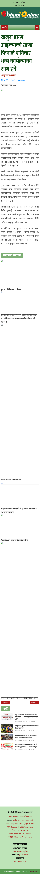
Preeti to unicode (20, 5)
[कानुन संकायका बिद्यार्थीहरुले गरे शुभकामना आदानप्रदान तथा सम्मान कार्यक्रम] (20, 495)
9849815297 (33, 871)
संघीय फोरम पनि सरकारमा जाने (11, 479)
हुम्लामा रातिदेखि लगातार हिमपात (11, 289)
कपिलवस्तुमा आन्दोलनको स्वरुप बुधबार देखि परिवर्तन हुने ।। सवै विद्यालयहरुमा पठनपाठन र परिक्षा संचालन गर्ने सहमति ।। (19, 318)
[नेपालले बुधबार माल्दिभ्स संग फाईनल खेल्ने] (20, 526)
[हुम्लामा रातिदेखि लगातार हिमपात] (20, 273)
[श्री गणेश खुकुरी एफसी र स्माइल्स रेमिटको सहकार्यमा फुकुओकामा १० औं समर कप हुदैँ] (7, 746)
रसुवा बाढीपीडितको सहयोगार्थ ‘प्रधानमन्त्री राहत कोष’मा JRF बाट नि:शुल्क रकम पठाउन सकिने (26, 716)
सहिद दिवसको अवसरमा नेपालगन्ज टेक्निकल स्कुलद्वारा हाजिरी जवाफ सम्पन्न (6, 703)
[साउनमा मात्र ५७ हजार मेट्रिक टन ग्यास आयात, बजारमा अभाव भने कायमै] (7, 737)
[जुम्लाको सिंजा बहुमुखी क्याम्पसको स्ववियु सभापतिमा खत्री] (20, 619)
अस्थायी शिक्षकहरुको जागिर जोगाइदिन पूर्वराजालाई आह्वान (35, 703)
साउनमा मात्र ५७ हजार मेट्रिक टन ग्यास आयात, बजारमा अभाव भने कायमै (26, 736)
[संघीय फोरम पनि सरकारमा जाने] (20, 401)
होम (5, 28)
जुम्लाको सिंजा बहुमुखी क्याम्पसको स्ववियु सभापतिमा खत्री (19, 697)
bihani (22, 80)
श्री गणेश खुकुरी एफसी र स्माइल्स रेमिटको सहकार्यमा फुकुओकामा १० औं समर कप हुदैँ (26, 745)
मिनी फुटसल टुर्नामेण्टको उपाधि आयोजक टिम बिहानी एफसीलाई (26, 727)
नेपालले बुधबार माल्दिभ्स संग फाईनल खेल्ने (14, 540)
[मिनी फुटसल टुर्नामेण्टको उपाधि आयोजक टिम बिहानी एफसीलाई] (7, 728)
